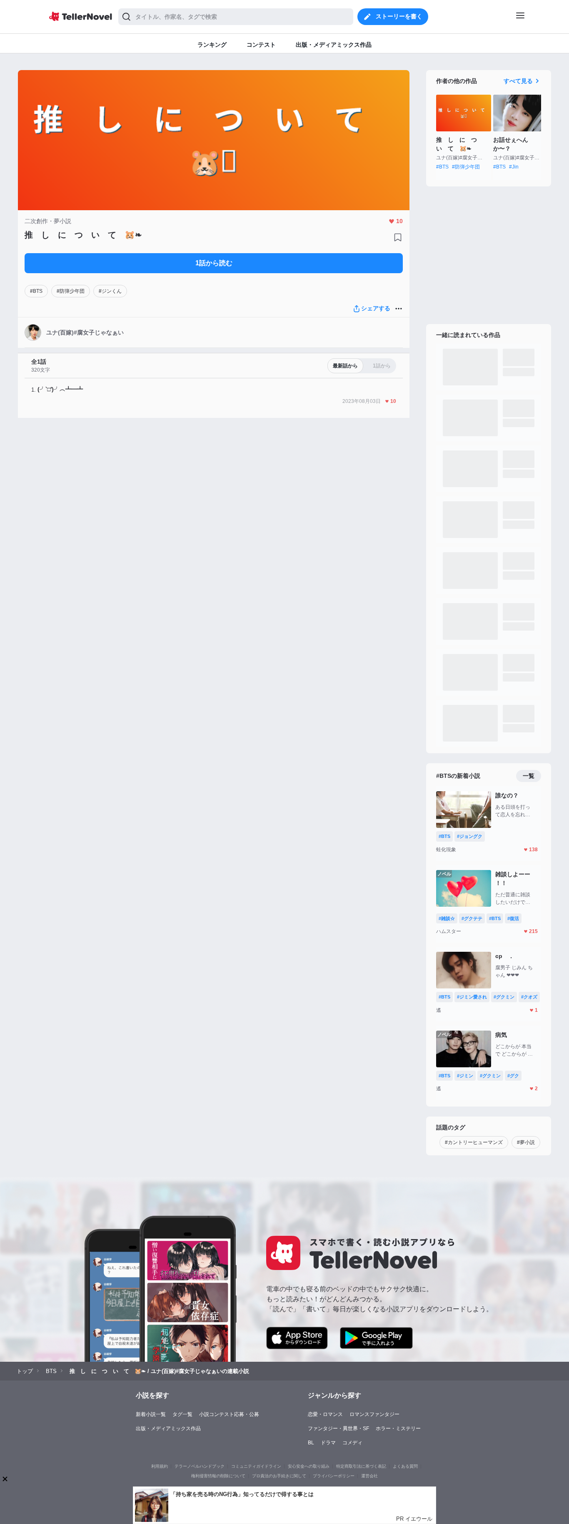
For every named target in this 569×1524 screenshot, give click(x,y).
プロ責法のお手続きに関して (279, 1476)
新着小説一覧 (151, 1414)
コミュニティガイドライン (256, 1466)
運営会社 (369, 1476)
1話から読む (213, 263)
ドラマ (328, 1443)
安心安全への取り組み (308, 1466)
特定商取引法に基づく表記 (361, 1466)
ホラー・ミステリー (398, 1428)
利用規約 (159, 1466)
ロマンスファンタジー (374, 1414)
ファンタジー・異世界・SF (338, 1428)
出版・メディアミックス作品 (168, 1428)
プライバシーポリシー (333, 1476)
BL (311, 1443)
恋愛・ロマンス (325, 1414)
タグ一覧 (182, 1414)
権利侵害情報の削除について (218, 1476)
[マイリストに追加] (398, 237)
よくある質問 (405, 1466)
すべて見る (518, 81)
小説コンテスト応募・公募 (229, 1414)
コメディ (352, 1443)
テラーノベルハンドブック (200, 1466)
